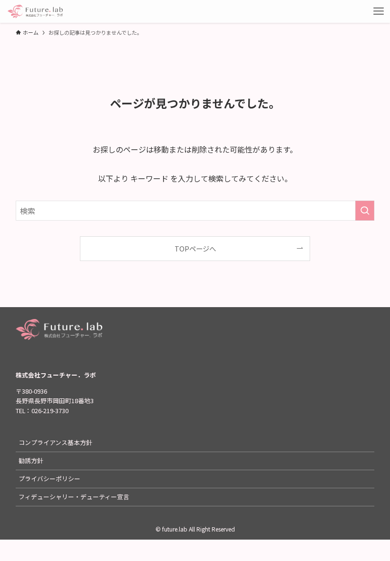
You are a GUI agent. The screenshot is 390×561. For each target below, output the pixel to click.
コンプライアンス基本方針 (55, 442)
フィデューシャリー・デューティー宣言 (74, 496)
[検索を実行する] (364, 211)
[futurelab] (35, 11)
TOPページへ (195, 248)
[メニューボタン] (378, 11)
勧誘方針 (31, 460)
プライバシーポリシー (49, 478)
